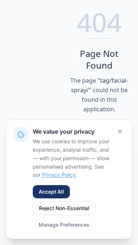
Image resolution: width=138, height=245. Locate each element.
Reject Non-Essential (64, 208)
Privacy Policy (59, 175)
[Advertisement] (39, 77)
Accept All (51, 191)
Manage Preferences (64, 224)
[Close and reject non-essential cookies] (120, 131)
